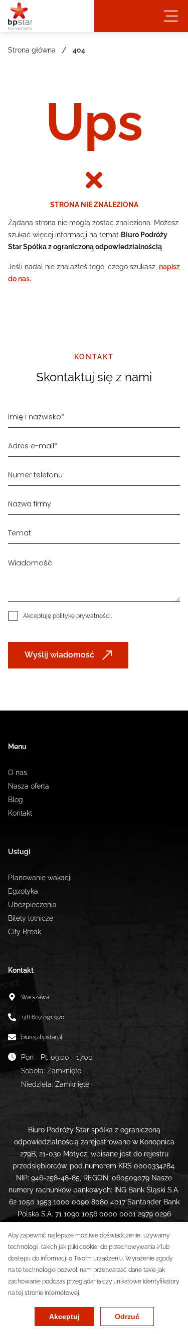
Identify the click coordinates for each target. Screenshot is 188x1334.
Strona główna (32, 50)
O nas (17, 773)
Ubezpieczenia (32, 905)
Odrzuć (127, 1316)
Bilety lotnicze (30, 918)
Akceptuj (64, 1316)
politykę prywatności (82, 615)
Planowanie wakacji (40, 878)
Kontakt (20, 813)
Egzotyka (23, 891)
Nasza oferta (28, 786)
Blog (15, 800)
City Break (24, 932)
